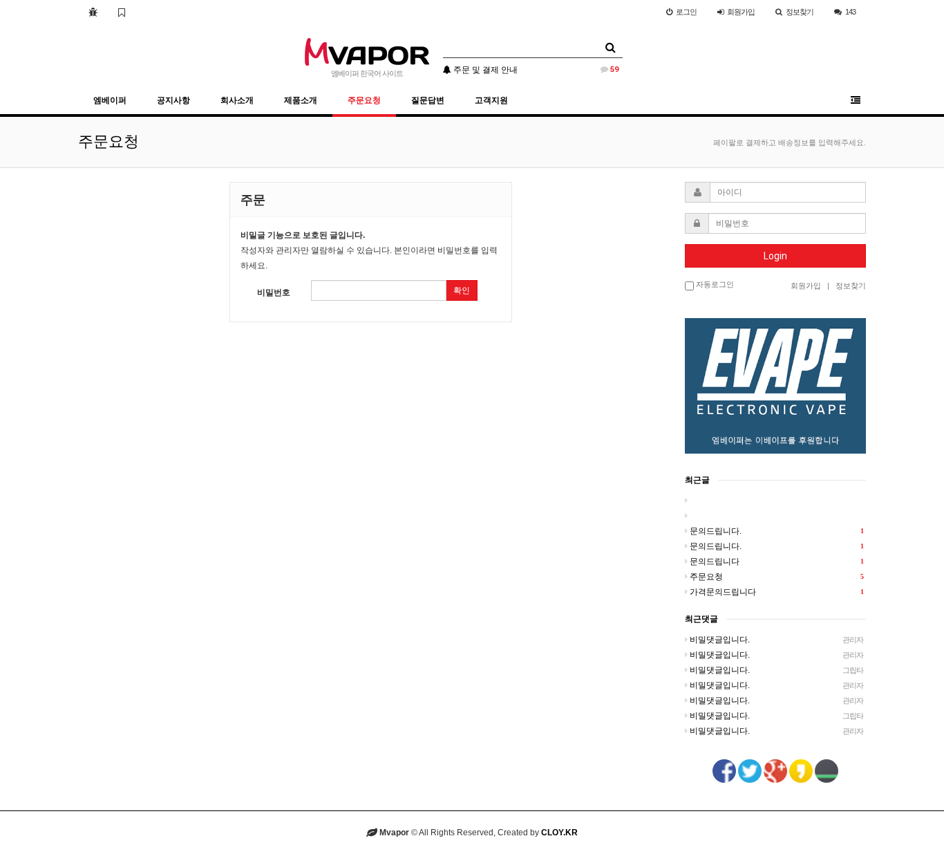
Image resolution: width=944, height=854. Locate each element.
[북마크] (121, 12)
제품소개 (300, 100)
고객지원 (491, 100)
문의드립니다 (777, 561)
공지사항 (173, 100)
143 (850, 12)
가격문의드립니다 (777, 592)
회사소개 (237, 100)
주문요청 (364, 100)
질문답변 (427, 100)
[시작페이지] (93, 12)
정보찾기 (799, 12)
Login (775, 255)
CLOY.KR (559, 832)
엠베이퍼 (109, 100)
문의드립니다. (777, 531)
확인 (461, 290)
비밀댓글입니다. (777, 639)
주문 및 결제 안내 (535, 70)
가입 (741, 12)
